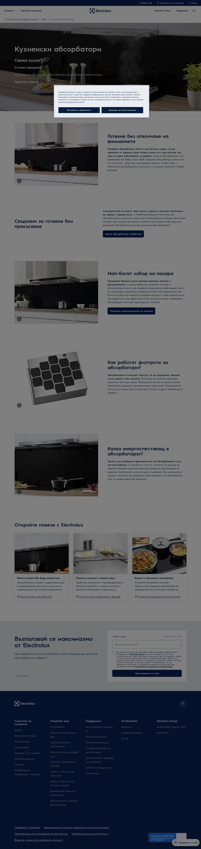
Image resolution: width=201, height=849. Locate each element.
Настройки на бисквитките (79, 110)
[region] (101, 101)
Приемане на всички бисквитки (122, 110)
